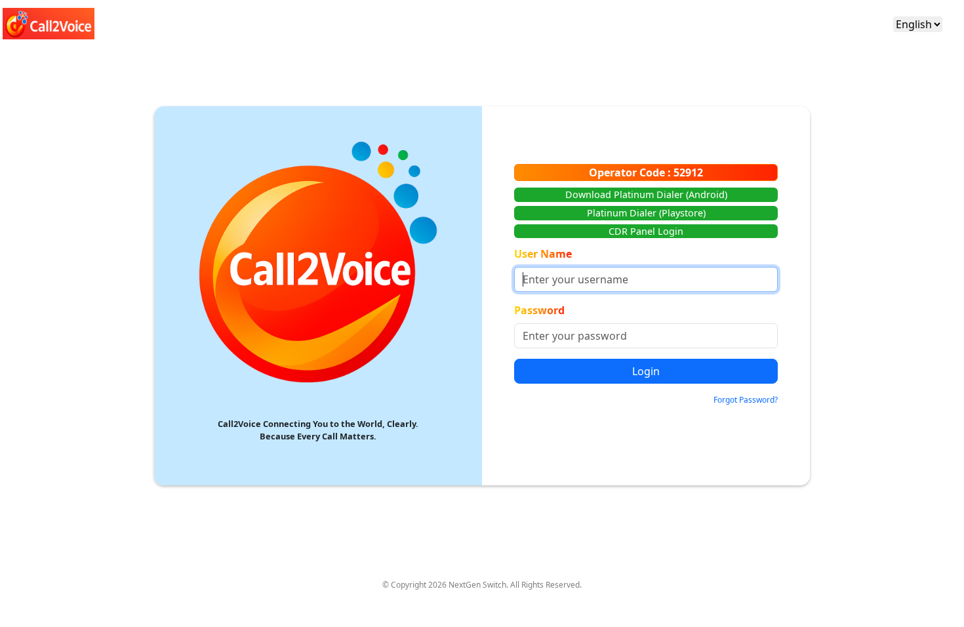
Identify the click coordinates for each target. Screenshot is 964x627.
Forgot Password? (745, 399)
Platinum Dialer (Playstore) (646, 213)
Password (539, 310)
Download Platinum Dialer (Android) (646, 194)
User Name (543, 254)
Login (646, 371)
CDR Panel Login (646, 231)
